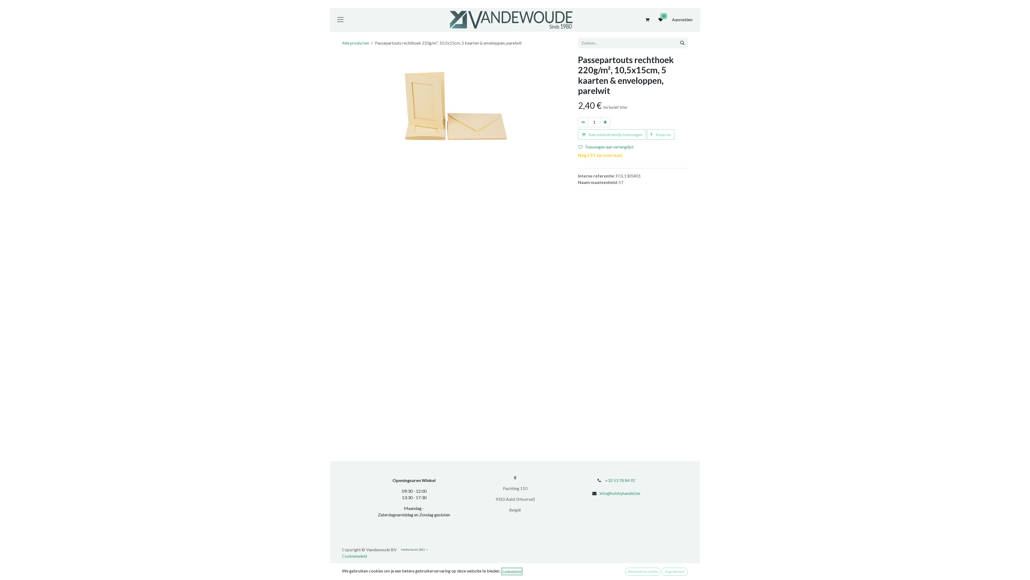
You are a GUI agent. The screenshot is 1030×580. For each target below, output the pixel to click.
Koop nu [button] (663, 134)
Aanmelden (682, 19)
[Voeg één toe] (605, 122)
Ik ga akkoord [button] (674, 572)
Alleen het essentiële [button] (642, 572)
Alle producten (355, 42)
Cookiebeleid (354, 556)
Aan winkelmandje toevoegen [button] (615, 134)
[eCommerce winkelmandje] (647, 19)
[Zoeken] (682, 43)
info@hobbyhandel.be (619, 493)
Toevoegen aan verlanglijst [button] (609, 146)
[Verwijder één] (583, 122)
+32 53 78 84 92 (620, 480)
